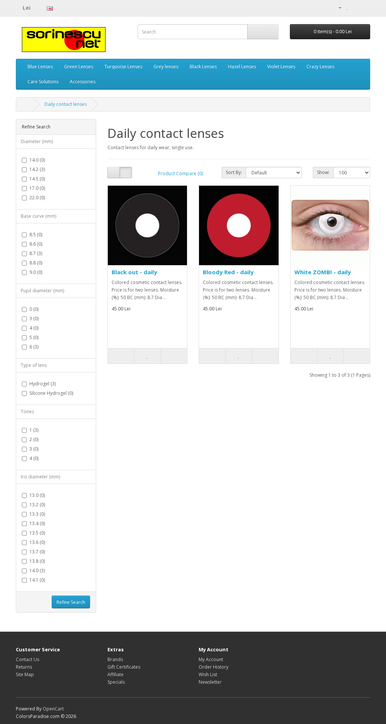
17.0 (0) (37, 188)
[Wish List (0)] (347, 7)
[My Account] (337, 7)
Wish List (208, 674)
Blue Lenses (40, 66)
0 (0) (33, 309)
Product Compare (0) (180, 173)
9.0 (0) (35, 272)
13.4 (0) (37, 523)
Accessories (82, 81)
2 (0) (33, 439)
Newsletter (210, 682)
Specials (116, 682)
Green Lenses (78, 66)
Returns (24, 667)
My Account (211, 659)
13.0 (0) (37, 495)
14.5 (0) (37, 179)
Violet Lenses (281, 66)
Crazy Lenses (320, 66)
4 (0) (33, 328)
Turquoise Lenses (123, 66)
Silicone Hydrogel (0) (51, 393)
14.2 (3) (37, 169)
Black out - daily (134, 272)
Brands (115, 659)
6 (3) (33, 347)
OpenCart (53, 709)
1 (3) (33, 430)
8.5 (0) (35, 234)
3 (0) (33, 318)
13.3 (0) (37, 514)
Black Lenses (203, 66)
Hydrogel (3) (42, 383)
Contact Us (27, 659)
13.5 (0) (37, 533)
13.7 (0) (37, 551)
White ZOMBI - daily (322, 272)
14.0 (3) (37, 570)
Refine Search (71, 602)
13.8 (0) (37, 561)
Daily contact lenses (65, 104)
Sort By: (234, 172)
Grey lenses (165, 66)
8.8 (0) (35, 263)
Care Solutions (43, 81)
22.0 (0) (37, 197)
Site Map (25, 674)
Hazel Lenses (242, 66)
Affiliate (115, 674)
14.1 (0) (37, 580)
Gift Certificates (123, 667)
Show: (323, 172)
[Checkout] (364, 7)
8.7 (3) (35, 253)
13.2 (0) (37, 504)
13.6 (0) (37, 542)
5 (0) (33, 337)
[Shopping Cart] (355, 7)
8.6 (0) (35, 244)
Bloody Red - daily (228, 272)
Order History (213, 667)
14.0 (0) (37, 160)
